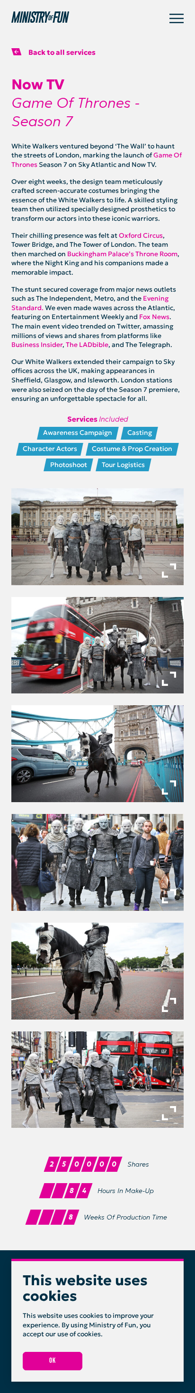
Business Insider (36, 344)
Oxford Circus (141, 235)
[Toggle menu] (176, 18)
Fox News (154, 316)
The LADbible (87, 344)
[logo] (90, 18)
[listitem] (97, 536)
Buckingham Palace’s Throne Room (122, 254)
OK (52, 1360)
